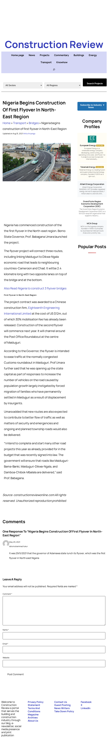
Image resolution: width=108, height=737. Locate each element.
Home (7, 123)
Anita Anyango (29, 133)
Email (5, 643)
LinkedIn (85, 708)
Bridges (34, 123)
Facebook (86, 702)
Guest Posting (62, 705)
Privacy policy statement (35, 703)
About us (33, 720)
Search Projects (95, 83)
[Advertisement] (54, 18)
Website (6, 657)
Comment (7, 594)
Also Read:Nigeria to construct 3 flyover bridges (35, 288)
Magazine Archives (33, 716)
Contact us (60, 702)
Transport (19, 123)
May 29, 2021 (14, 542)
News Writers (62, 708)
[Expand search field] (54, 69)
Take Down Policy (64, 711)
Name (6, 629)
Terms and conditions (34, 710)
